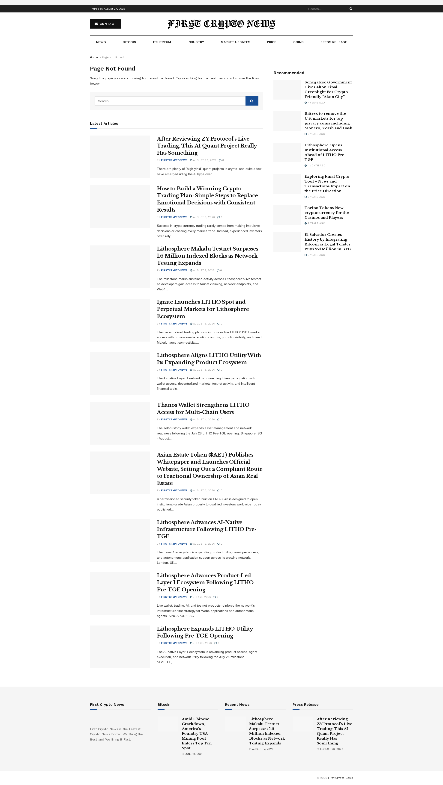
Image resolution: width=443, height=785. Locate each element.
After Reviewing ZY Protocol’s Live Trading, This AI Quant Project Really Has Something (207, 146)
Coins (298, 42)
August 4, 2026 (203, 419)
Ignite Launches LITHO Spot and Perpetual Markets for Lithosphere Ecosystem (203, 309)
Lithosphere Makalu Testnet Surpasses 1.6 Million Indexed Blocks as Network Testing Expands (207, 256)
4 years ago (316, 223)
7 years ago (316, 102)
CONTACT (108, 24)
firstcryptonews (174, 160)
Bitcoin (129, 42)
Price (271, 42)
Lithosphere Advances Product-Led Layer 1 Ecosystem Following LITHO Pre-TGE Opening (205, 583)
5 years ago (316, 196)
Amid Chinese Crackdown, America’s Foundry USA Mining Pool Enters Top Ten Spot (197, 733)
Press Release (333, 42)
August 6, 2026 (203, 323)
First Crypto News (340, 777)
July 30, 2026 (202, 643)
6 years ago (316, 134)
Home (94, 57)
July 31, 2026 (201, 597)
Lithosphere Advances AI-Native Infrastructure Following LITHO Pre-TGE (207, 529)
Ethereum (162, 42)
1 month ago (316, 165)
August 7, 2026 (203, 270)
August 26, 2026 (204, 160)
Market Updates (235, 42)
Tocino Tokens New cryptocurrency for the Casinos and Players (327, 213)
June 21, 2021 (193, 754)
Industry (196, 42)
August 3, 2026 (203, 490)
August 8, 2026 (203, 217)
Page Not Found (113, 57)
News (101, 42)
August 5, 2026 (203, 369)
